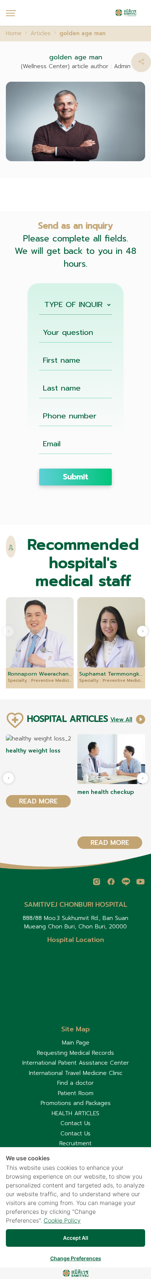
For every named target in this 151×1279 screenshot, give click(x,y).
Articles (40, 33)
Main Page (75, 1043)
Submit (75, 477)
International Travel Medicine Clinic (75, 1073)
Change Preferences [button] (75, 1258)
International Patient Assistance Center (75, 1063)
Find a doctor (75, 1083)
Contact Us (75, 1123)
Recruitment (75, 1143)
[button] (141, 62)
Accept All (75, 1238)
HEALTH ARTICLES (75, 1113)
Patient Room (75, 1093)
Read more (38, 801)
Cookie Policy (62, 1220)
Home (14, 33)
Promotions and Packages (76, 1103)
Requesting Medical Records (75, 1053)
